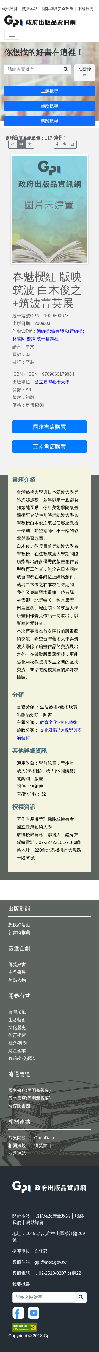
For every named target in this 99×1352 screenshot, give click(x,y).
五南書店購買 (49, 447)
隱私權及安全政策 (57, 9)
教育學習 (17, 1035)
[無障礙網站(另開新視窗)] (24, 1327)
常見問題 (17, 1137)
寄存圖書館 (19, 1105)
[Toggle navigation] (12, 34)
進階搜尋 (84, 72)
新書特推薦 (19, 932)
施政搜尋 (49, 105)
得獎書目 (43, 1145)
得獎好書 (17, 964)
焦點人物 (17, 980)
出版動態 (19, 909)
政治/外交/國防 (22, 1058)
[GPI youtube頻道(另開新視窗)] (35, 1312)
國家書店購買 (49, 427)
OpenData (44, 1137)
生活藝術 (17, 1019)
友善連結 (17, 1153)
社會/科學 (17, 1043)
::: (14, 1177)
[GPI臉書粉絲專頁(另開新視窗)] (19, 1312)
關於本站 (30, 9)
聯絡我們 (85, 9)
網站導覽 (10, 9)
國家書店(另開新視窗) (29, 1090)
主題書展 (17, 972)
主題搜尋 (49, 91)
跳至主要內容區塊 (15, 3)
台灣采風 (17, 1012)
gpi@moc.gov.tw (50, 1262)
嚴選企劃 (19, 948)
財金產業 (17, 1050)
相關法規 (17, 1145)
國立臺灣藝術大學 (52, 382)
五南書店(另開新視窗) (29, 1098)
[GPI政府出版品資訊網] (40, 21)
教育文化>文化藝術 (59, 722)
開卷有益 (19, 996)
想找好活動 (19, 924)
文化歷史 (17, 1027)
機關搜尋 (49, 120)
